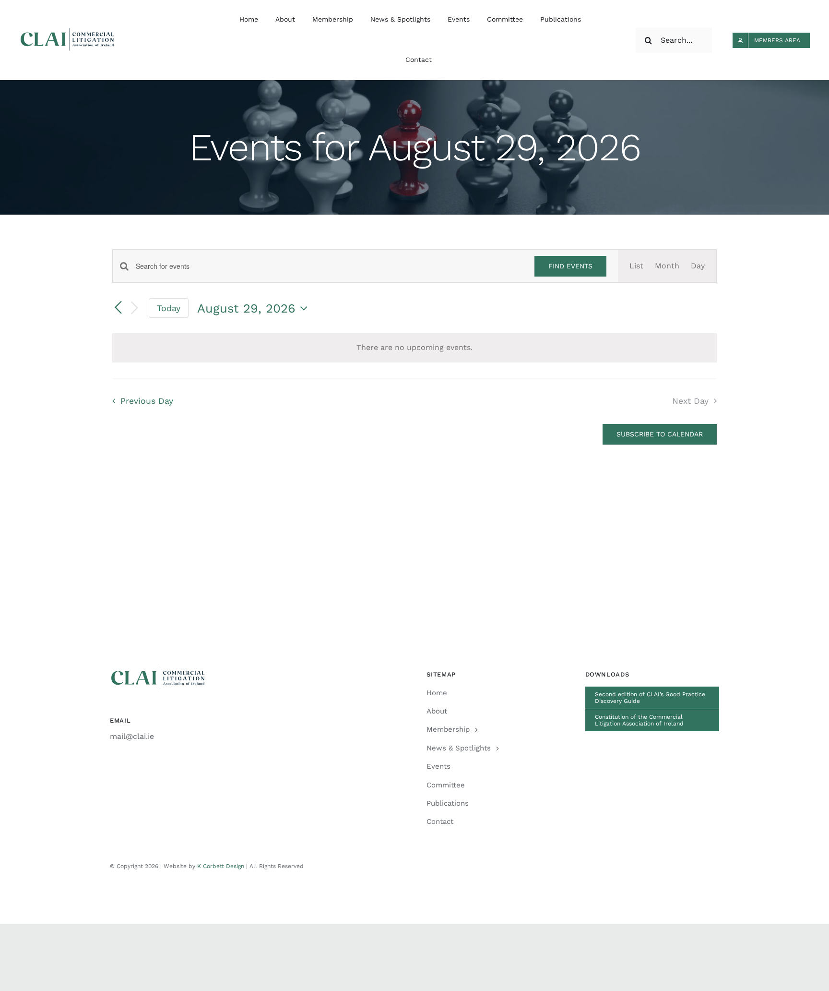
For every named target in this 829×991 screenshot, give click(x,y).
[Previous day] (118, 308)
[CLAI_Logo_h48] (67, 31)
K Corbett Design (220, 866)
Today (168, 308)
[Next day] (134, 308)
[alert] (414, 347)
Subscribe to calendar (659, 434)
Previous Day (146, 401)
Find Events (570, 266)
